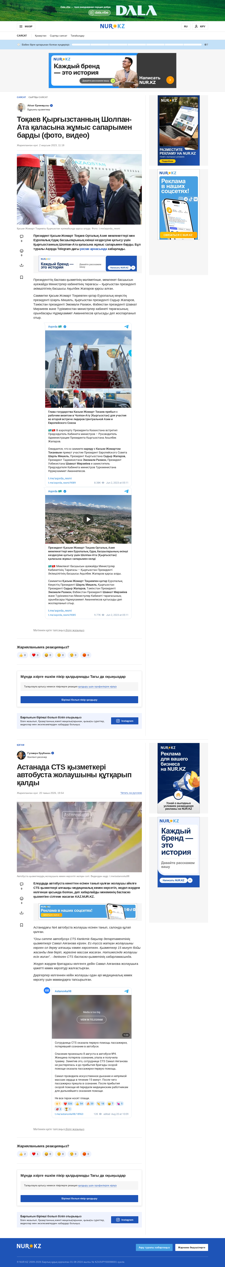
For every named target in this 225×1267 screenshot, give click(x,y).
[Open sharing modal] (21, 265)
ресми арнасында (93, 249)
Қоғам (20, 745)
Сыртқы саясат (58, 35)
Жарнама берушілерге (191, 1247)
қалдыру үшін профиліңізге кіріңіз (97, 686)
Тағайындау (77, 35)
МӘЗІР (28, 26)
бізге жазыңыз (75, 630)
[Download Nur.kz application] (112, 10)
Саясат (22, 35)
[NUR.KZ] (112, 26)
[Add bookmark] (22, 277)
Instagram (127, 720)
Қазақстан (40, 35)
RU (186, 26)
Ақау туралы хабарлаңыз (154, 1247)
